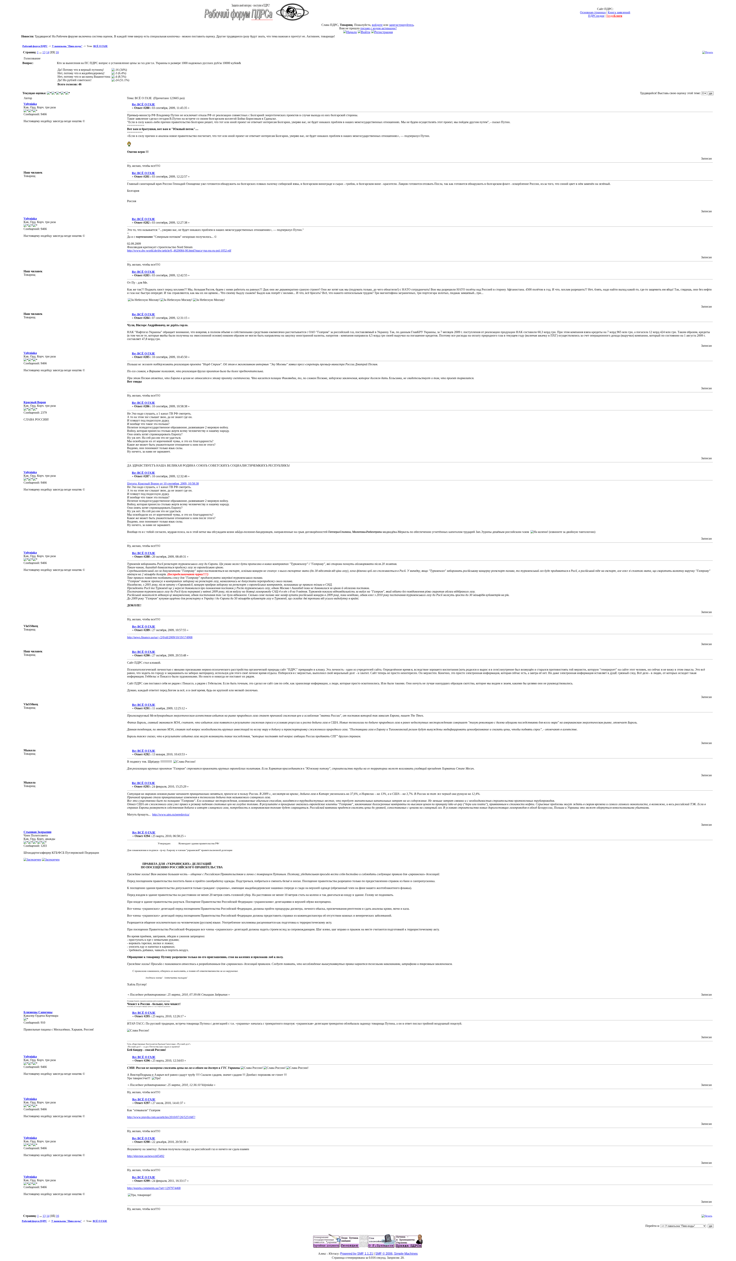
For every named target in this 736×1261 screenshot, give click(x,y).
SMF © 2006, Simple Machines (396, 1253)
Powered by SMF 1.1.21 (356, 1253)
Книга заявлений (619, 12)
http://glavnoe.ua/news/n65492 (145, 1156)
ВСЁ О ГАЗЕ (100, 46)
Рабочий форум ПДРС (35, 46)
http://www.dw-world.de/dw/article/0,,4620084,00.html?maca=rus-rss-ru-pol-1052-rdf (179, 250)
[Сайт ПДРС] (292, 22)
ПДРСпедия (596, 15)
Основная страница (593, 12)
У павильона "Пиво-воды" (67, 46)
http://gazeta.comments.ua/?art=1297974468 (154, 1188)
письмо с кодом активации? (378, 28)
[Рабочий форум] (238, 22)
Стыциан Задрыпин (37, 832)
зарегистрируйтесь (401, 24)
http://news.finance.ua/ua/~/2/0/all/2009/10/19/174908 (159, 637)
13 (43, 52)
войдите (377, 24)
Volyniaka (30, 103)
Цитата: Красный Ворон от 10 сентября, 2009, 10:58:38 (163, 483)
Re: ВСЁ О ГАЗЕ (143, 104)
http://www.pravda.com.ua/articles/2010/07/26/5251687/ (161, 1117)
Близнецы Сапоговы (38, 1012)
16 (57, 52)
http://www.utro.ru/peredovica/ (170, 814)
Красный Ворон (35, 402)
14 (47, 52)
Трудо (614, 15)
